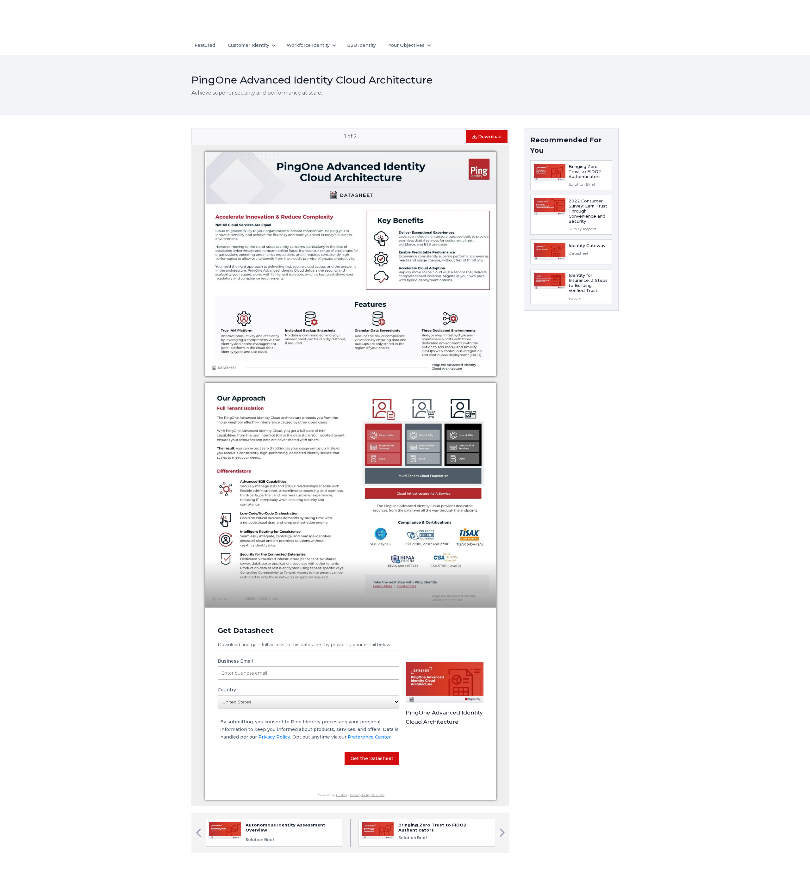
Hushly (341, 795)
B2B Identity (361, 45)
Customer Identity (248, 45)
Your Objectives (407, 45)
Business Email (235, 661)
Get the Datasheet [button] (372, 758)
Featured (205, 45)
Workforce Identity (308, 45)
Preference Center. (370, 737)
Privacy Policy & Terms (367, 795)
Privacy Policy (274, 737)
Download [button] (490, 136)
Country (227, 690)
